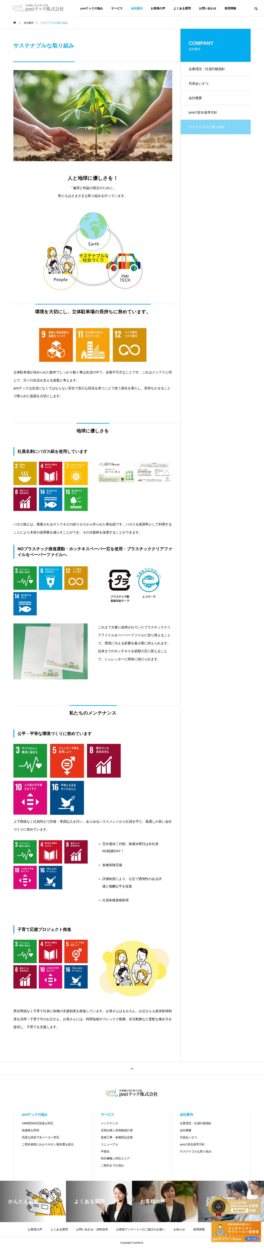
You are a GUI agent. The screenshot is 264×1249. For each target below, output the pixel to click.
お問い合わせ (207, 8)
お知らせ (179, 1229)
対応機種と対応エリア (115, 1158)
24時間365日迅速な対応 (37, 1123)
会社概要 (195, 98)
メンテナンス (109, 1123)
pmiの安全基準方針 (203, 112)
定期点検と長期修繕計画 (117, 1130)
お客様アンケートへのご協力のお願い (140, 1229)
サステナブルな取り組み (196, 1151)
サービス (117, 8)
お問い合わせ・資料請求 (92, 1229)
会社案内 (137, 8)
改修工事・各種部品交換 (117, 1137)
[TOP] (132, 1068)
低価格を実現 (30, 1130)
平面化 (105, 1151)
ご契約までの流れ (112, 1165)
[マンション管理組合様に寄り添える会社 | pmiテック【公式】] (38, 8)
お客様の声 (158, 8)
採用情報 (230, 8)
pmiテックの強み (91, 8)
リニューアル (109, 1144)
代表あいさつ (199, 83)
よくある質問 (182, 8)
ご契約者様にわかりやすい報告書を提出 (48, 1144)
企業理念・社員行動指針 (207, 69)
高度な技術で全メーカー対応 (40, 1137)
